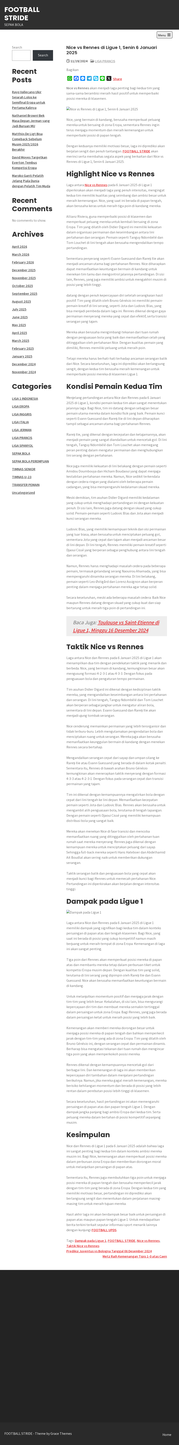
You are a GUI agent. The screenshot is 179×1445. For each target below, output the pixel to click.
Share (117, 79)
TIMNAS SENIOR (23, 469)
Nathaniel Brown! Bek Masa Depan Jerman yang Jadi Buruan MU (31, 120)
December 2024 (24, 364)
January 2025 (22, 356)
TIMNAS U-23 (21, 477)
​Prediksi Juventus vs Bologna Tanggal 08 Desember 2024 (109, 1251)
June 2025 (20, 317)
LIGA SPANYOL (22, 445)
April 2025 (19, 332)
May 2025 (19, 325)
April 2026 (19, 246)
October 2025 (22, 285)
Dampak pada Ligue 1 (90, 1240)
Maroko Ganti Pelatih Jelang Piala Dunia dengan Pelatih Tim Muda (31, 180)
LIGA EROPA (20, 406)
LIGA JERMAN (21, 430)
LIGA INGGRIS (22, 414)
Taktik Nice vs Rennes (82, 1246)
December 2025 (24, 270)
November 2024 (24, 372)
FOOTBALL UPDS (104, 1230)
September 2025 (24, 293)
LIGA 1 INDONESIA (25, 398)
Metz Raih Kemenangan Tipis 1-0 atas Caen (135, 1256)
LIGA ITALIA (20, 422)
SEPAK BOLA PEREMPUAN (30, 461)
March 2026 (20, 254)
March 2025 (20, 340)
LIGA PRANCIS (105, 61)
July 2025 (19, 309)
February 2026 (23, 262)
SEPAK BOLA (21, 453)
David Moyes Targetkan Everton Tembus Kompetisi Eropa (29, 162)
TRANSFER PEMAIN (26, 484)
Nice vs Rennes (96, 185)
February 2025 (23, 348)
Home (166, 1434)
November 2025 (24, 278)
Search (17, 47)
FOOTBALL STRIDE (22, 14)
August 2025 (21, 301)
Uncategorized (23, 492)
